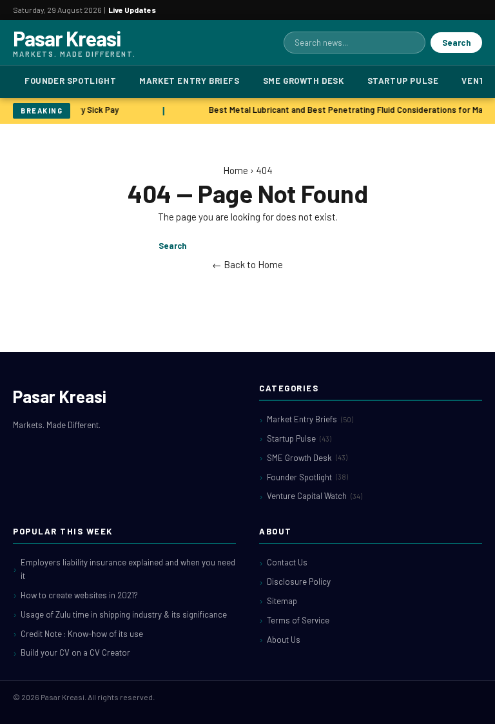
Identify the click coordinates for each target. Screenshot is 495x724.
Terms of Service (298, 620)
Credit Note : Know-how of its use (82, 634)
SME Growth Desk (303, 80)
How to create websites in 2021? (79, 595)
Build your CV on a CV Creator (75, 652)
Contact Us (287, 562)
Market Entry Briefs (189, 80)
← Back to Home (247, 264)
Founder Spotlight (70, 80)
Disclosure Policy (299, 581)
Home (235, 170)
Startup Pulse (403, 80)
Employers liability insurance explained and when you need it (128, 569)
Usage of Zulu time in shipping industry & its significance (124, 614)
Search (456, 42)
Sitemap (282, 601)
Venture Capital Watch (314, 496)
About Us (283, 639)
